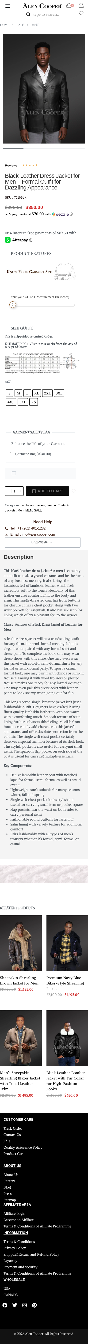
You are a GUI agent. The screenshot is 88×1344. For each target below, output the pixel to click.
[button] (39, 213)
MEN (28, 510)
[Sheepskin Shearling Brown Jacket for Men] (21, 943)
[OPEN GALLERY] (44, 89)
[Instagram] (24, 1305)
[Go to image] (13, 148)
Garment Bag (33, 454)
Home (4, 25)
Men (34, 25)
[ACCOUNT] (81, 5)
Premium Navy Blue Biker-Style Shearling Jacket (65, 983)
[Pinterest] (34, 1305)
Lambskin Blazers (32, 505)
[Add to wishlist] (73, 491)
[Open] (81, 13)
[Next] (76, 89)
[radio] (9, 393)
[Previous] (11, 89)
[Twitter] (14, 1305)
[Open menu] (7, 6)
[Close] (67, 14)
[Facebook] (4, 1305)
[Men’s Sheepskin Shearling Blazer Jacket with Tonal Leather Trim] (21, 1038)
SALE (20, 25)
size (8, 382)
